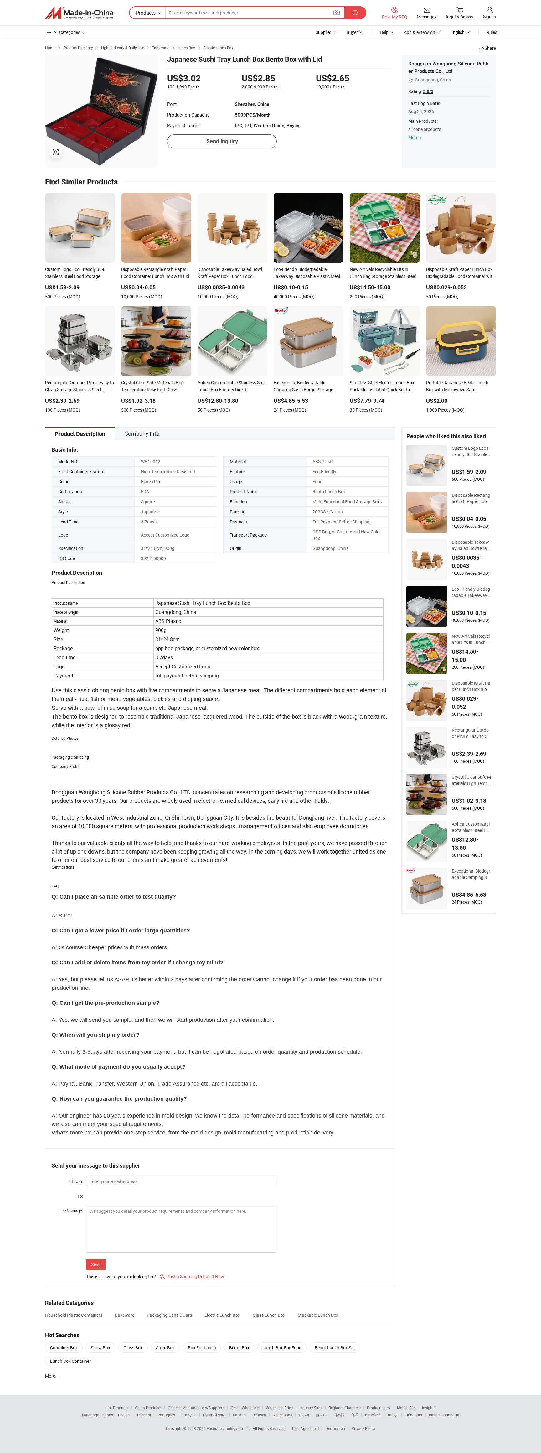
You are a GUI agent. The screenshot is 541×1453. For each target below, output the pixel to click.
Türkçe (392, 1414)
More (413, 137)
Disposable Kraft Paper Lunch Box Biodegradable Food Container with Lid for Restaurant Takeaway (471, 686)
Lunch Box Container (70, 1361)
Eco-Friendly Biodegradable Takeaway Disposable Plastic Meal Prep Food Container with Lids (471, 592)
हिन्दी (354, 1414)
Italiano (239, 1414)
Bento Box (239, 1348)
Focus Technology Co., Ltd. (230, 1428)
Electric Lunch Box (222, 1315)
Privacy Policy (363, 1428)
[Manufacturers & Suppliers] (79, 12)
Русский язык (214, 1414)
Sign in (489, 16)
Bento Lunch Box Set (335, 1348)
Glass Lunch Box (269, 1315)
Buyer (352, 32)
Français (189, 1414)
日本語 (339, 1414)
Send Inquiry (222, 141)
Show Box (100, 1348)
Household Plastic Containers (73, 1315)
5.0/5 (428, 91)
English (124, 1414)
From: (76, 1181)
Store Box (165, 1348)
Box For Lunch (202, 1348)
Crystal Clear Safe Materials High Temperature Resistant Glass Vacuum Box (471, 780)
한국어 (321, 1414)
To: (80, 1196)
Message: (73, 1211)
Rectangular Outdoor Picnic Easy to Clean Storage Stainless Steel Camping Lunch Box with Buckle (471, 733)
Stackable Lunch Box (318, 1315)
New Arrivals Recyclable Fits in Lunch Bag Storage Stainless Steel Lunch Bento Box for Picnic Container (471, 639)
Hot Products (117, 1407)
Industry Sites (310, 1407)
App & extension (419, 32)
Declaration (335, 1428)
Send (96, 1264)
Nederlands (282, 1414)
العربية (304, 1414)
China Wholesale (245, 1407)
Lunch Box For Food (281, 1348)
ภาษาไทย (373, 1414)
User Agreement (305, 1428)
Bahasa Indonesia (444, 1414)
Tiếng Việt (413, 1414)
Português (166, 1414)
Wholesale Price (279, 1407)
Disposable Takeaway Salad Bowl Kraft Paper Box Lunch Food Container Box (471, 545)
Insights (428, 1407)
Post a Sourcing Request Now (192, 1276)
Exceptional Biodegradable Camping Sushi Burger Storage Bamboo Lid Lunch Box (471, 874)
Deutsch (259, 1414)
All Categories (67, 32)
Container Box (64, 1348)
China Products (148, 1407)
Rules (492, 32)
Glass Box (133, 1348)
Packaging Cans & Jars (169, 1315)
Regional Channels (344, 1407)
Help (384, 32)
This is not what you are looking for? (121, 1276)
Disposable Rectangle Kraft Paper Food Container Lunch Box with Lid (471, 498)
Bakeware (124, 1315)
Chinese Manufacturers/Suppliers (196, 1407)
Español (144, 1414)
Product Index (378, 1407)
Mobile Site (406, 1407)
